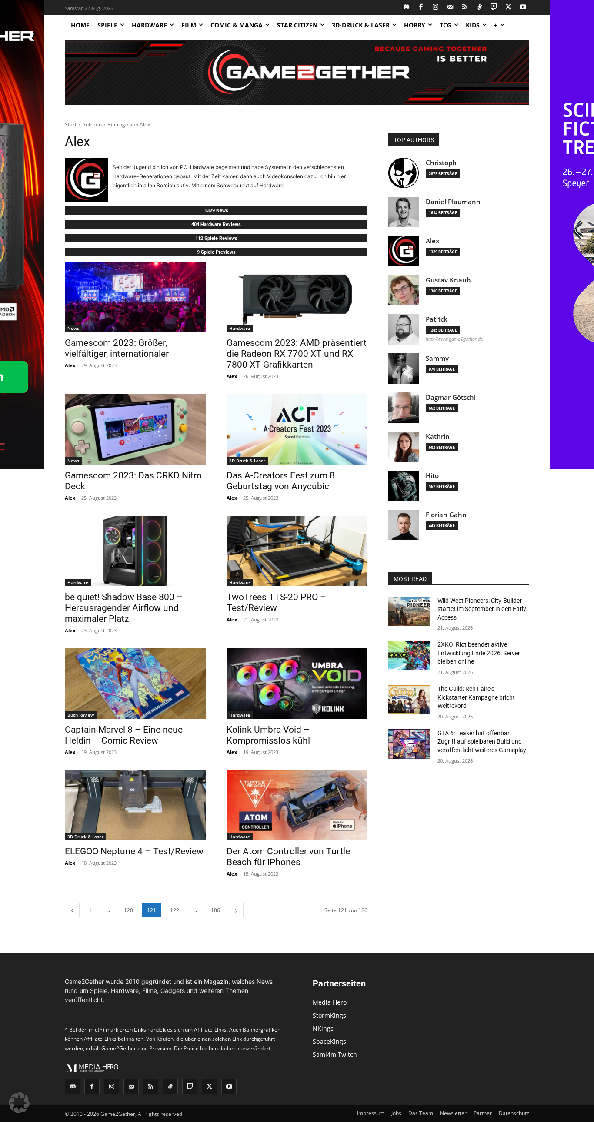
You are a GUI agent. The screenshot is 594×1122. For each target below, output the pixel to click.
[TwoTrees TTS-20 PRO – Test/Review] (297, 551)
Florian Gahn (446, 515)
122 (174, 910)
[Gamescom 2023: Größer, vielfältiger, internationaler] (135, 297)
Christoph (441, 163)
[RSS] (465, 7)
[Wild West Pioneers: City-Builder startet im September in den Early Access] (409, 611)
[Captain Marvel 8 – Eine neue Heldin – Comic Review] (135, 683)
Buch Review (80, 715)
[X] (508, 7)
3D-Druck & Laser (247, 461)
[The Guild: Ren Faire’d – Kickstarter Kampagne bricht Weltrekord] (409, 699)
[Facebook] (421, 7)
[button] (19, 1103)
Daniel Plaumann (453, 202)
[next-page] (236, 910)
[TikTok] (479, 7)
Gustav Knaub (448, 280)
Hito (432, 475)
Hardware (239, 328)
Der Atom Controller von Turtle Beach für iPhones (288, 856)
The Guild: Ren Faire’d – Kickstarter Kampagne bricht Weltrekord (476, 697)
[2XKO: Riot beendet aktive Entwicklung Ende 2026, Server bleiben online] (409, 655)
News (73, 328)
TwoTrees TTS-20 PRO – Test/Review (276, 602)
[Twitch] (494, 7)
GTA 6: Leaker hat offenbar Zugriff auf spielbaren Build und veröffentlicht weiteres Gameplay (481, 742)
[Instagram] (436, 7)
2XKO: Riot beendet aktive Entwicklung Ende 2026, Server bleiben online (478, 653)
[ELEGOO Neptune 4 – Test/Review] (135, 805)
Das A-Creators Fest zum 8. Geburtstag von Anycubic (282, 480)
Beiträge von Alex (128, 124)
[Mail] (450, 7)
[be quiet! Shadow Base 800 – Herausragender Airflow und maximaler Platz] (135, 551)
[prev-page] (72, 910)
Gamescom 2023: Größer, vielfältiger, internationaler (117, 348)
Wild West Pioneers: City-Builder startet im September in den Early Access (481, 609)
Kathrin (438, 436)
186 (215, 910)
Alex (70, 365)
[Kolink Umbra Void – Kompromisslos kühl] (297, 683)
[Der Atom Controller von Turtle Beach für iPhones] (297, 805)
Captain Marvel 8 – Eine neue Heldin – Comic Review (124, 735)
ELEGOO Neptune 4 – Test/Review (134, 851)
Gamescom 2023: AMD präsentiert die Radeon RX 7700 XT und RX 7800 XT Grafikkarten (297, 354)
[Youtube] (523, 7)
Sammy (437, 358)
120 (128, 910)
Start (71, 124)
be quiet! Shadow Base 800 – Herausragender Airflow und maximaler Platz (124, 608)
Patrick (436, 319)
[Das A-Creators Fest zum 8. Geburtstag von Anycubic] (297, 429)
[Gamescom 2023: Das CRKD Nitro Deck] (135, 429)
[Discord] (406, 7)
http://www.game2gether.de (454, 339)
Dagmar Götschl (451, 397)
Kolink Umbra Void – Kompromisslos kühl (268, 735)
